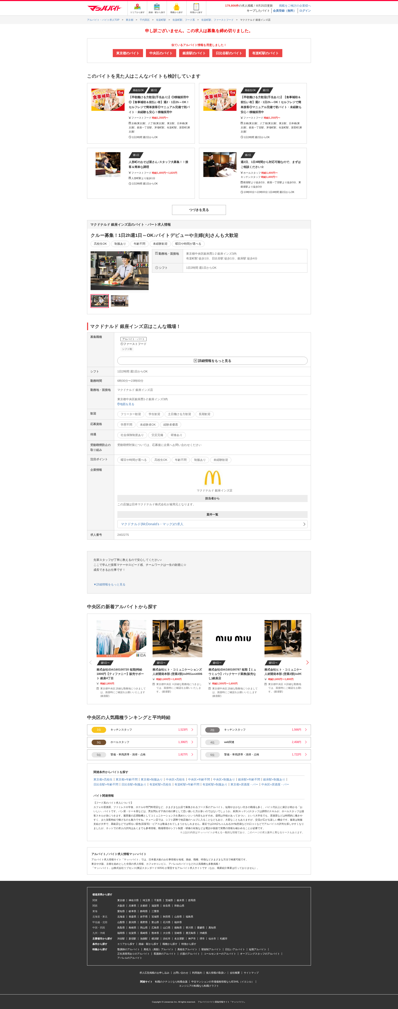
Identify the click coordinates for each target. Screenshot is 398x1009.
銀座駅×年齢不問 (249, 779)
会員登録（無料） (284, 10)
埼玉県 (146, 900)
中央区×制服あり (224, 779)
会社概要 (235, 972)
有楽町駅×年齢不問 (187, 784)
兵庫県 (132, 905)
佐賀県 (132, 933)
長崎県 (144, 933)
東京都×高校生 (103, 779)
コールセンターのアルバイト (220, 953)
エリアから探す (126, 944)
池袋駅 (144, 938)
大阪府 (121, 905)
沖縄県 (203, 933)
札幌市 (223, 938)
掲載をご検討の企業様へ (295, 5)
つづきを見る (199, 210)
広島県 (155, 927)
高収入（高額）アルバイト (159, 949)
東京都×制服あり (152, 779)
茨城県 (169, 900)
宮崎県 (178, 933)
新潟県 (132, 922)
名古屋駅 (179, 938)
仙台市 (212, 938)
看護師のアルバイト (165, 953)
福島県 (189, 916)
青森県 (132, 916)
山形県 (178, 916)
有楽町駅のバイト (265, 53)
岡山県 (144, 927)
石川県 (166, 922)
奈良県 (166, 905)
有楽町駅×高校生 (160, 784)
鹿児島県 (191, 933)
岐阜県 (132, 911)
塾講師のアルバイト (128, 949)
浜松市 (166, 938)
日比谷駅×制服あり (133, 784)
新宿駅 (132, 938)
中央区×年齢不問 (199, 779)
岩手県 (144, 916)
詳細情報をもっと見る (214, 360)
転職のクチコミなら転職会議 (171, 981)
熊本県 (155, 933)
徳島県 (178, 927)
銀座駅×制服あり (274, 779)
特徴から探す (188, 944)
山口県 (166, 927)
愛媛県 (201, 927)
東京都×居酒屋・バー (244, 784)
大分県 (166, 933)
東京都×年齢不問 (127, 779)
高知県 (212, 927)
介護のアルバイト (190, 953)
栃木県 (180, 900)
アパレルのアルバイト (129, 957)
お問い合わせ (180, 972)
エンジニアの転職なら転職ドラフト (199, 985)
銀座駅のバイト (194, 53)
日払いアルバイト (235, 949)
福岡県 (121, 933)
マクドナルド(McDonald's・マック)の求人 (152, 524)
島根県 (132, 927)
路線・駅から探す (149, 944)
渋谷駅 (121, 938)
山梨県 (121, 922)
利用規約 (197, 972)
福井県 (178, 922)
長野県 (144, 922)
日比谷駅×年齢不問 (105, 784)
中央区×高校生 (175, 779)
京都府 (144, 905)
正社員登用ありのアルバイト (133, 953)
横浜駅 (155, 938)
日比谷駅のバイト (229, 53)
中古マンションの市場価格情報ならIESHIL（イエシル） (222, 981)
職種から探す (170, 944)
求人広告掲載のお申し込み (154, 972)
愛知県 (121, 911)
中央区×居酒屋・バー (275, 784)
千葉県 (157, 900)
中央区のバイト (161, 53)
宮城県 (155, 916)
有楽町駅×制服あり (215, 784)
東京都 (121, 900)
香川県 (189, 927)
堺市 (202, 938)
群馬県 (192, 900)
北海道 (121, 916)
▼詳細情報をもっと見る (109, 584)
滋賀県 (155, 905)
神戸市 (192, 938)
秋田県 (166, 916)
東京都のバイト (128, 53)
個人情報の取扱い (216, 972)
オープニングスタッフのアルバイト (260, 953)
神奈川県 (134, 900)
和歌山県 (179, 905)
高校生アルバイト (187, 949)
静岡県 (144, 911)
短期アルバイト (257, 949)
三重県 (155, 911)
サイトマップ (251, 972)
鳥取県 (121, 927)
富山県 (155, 922)
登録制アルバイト (211, 949)
